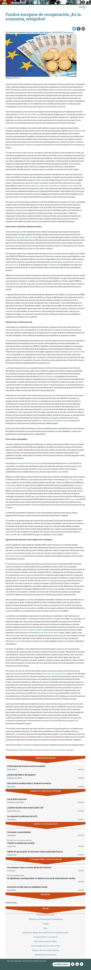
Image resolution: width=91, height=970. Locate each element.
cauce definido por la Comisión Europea (53, 420)
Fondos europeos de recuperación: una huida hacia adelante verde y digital (51, 186)
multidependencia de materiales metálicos (44, 633)
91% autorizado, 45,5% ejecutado (25, 237)
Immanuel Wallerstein (13, 811)
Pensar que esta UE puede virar (54, 674)
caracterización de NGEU (27, 114)
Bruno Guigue (11, 870)
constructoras (13, 265)
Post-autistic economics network (45, 941)
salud (58, 265)
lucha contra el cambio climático (29, 630)
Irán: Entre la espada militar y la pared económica (29, 783)
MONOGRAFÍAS (45, 894)
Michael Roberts (12, 769)
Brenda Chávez (11, 890)
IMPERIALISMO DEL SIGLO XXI (45, 758)
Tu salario (45, 923)
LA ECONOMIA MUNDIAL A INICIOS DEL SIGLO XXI (46, 859)
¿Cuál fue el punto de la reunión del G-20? (25, 807)
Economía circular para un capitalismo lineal (27, 887)
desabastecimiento (14, 641)
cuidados (51, 265)
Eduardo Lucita (11, 855)
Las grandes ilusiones (17, 799)
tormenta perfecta (15, 556)
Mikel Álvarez (45, 32)
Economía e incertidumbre (19, 832)
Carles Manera (11, 835)
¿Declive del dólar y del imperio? (21, 774)
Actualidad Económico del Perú (45, 954)
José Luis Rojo (11, 846)
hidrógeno (51, 589)
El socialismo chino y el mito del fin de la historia (29, 867)
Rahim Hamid (11, 786)
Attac (45, 928)
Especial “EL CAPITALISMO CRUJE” (45, 824)
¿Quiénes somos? (61, 964)
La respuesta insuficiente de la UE (22, 816)
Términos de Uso (53, 961)
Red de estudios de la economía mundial (45, 946)
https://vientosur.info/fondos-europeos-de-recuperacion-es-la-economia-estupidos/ (43, 750)
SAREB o (71, 499)
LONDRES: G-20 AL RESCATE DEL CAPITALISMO (45, 791)
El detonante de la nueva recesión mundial (26, 766)
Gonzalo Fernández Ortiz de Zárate (24, 32)
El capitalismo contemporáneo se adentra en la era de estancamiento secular (41, 878)
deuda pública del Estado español (29, 463)
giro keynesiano (76, 131)
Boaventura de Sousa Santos (15, 802)
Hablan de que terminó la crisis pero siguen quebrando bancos (35, 851)
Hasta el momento (46, 376)
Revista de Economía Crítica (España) (45, 950)
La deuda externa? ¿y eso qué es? (45, 937)
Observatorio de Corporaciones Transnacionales (46, 919)
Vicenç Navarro (11, 819)
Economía (68, 32)
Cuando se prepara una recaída (20, 843)
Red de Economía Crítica (45, 915)
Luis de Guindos (72, 480)
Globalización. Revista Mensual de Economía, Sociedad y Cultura (45, 932)
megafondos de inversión (72, 262)
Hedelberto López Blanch (14, 778)
